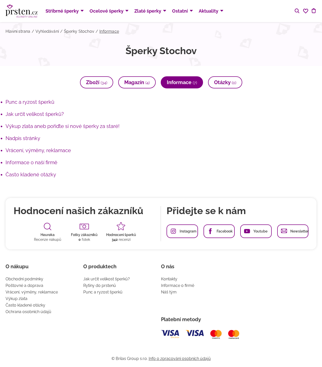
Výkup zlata (16, 298)
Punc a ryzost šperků (30, 102)
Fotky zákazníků (84, 235)
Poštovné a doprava (24, 285)
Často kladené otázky (31, 175)
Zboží (96, 82)
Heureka (48, 235)
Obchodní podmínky (24, 279)
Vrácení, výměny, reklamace (38, 150)
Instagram (188, 231)
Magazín (137, 82)
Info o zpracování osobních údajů (180, 358)
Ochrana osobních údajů (28, 311)
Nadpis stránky (23, 138)
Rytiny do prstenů (99, 285)
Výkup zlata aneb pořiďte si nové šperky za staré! (62, 126)
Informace (182, 82)
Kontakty (169, 279)
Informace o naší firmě (31, 162)
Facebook (225, 231)
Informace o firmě (177, 285)
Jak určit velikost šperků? (35, 114)
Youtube (260, 231)
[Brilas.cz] (21, 11)
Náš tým (169, 292)
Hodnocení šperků (121, 235)
